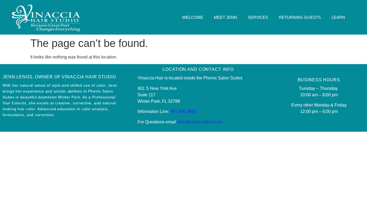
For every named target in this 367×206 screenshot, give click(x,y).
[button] (361, 17)
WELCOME (192, 17)
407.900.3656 (183, 111)
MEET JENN (225, 17)
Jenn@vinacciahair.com (200, 122)
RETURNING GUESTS (300, 17)
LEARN (338, 17)
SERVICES (258, 17)
